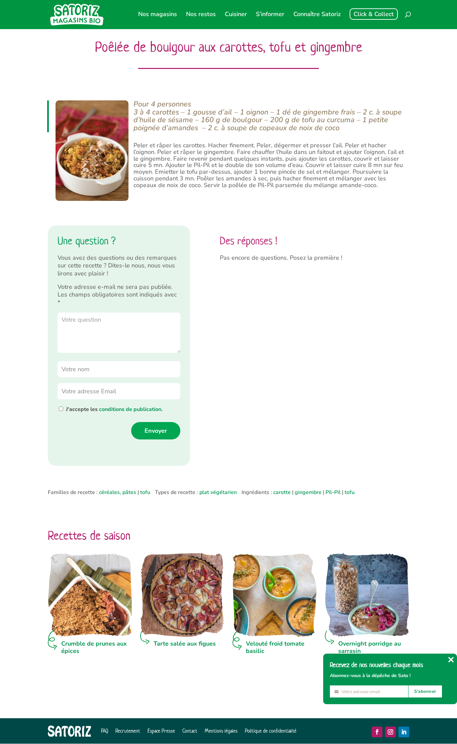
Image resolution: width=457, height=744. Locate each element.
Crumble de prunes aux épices (94, 647)
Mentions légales (221, 730)
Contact (189, 730)
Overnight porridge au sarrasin (369, 647)
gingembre (308, 492)
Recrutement (127, 730)
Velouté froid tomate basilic (275, 647)
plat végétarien (218, 492)
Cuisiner (236, 15)
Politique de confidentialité (270, 730)
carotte (282, 492)
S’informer (270, 15)
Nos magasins (157, 15)
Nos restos (201, 15)
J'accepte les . (114, 409)
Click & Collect (374, 14)
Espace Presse (161, 730)
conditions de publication (130, 409)
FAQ (104, 730)
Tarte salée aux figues (185, 644)
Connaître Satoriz (317, 15)
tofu (145, 492)
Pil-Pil (333, 492)
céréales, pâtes (117, 492)
